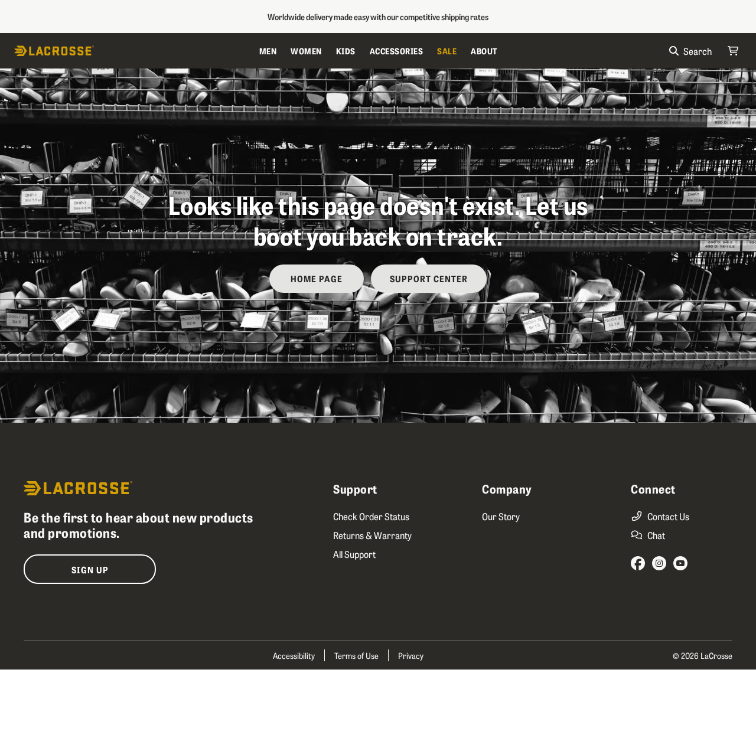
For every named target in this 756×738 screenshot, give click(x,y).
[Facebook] (638, 563)
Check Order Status (371, 516)
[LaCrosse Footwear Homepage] (133, 50)
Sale (447, 51)
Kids (346, 51)
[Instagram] (659, 563)
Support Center (429, 278)
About (484, 51)
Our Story (501, 516)
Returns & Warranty (372, 534)
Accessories (396, 51)
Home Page (317, 278)
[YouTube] (680, 563)
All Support (354, 553)
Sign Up (90, 569)
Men (268, 51)
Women (306, 51)
